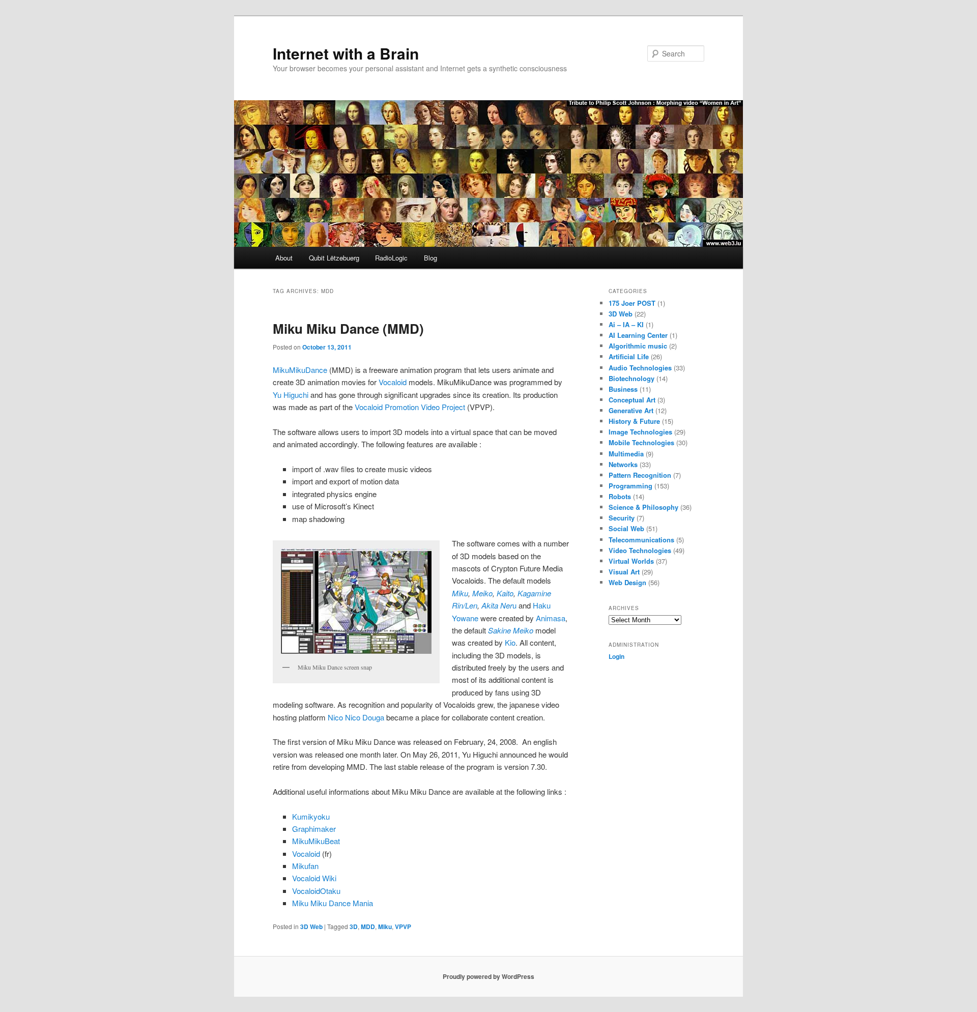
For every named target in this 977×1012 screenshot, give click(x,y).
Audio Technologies (640, 367)
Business (623, 389)
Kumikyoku (311, 816)
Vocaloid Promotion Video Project (411, 406)
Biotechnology (631, 378)
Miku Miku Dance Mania (332, 903)
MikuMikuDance (300, 369)
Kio (510, 642)
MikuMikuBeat (316, 840)
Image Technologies (640, 432)
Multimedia (626, 453)
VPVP (403, 926)
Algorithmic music (638, 346)
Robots (620, 496)
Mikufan (305, 865)
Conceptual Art (632, 399)
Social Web (626, 528)
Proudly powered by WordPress (488, 976)
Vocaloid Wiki (314, 878)
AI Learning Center (638, 335)
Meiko (482, 593)
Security (622, 518)
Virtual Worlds (631, 561)
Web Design (627, 582)
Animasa (550, 618)
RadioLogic (391, 258)
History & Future (634, 421)
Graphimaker (314, 828)
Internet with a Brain (346, 53)
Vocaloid (393, 382)
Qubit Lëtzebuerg (334, 258)
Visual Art (624, 571)
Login (616, 656)
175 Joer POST (632, 303)
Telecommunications (641, 539)
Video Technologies (640, 550)
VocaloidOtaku (316, 890)
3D (354, 926)
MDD (368, 926)
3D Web (311, 926)
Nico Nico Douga (356, 717)
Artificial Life (629, 356)
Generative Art (631, 410)
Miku (460, 593)
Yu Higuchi (290, 394)
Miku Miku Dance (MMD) (348, 328)
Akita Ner (496, 605)
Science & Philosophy (643, 507)
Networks (623, 464)
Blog (430, 258)
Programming (630, 485)
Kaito (505, 593)
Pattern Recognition (640, 475)
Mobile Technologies (641, 442)
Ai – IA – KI (626, 324)
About (284, 258)
